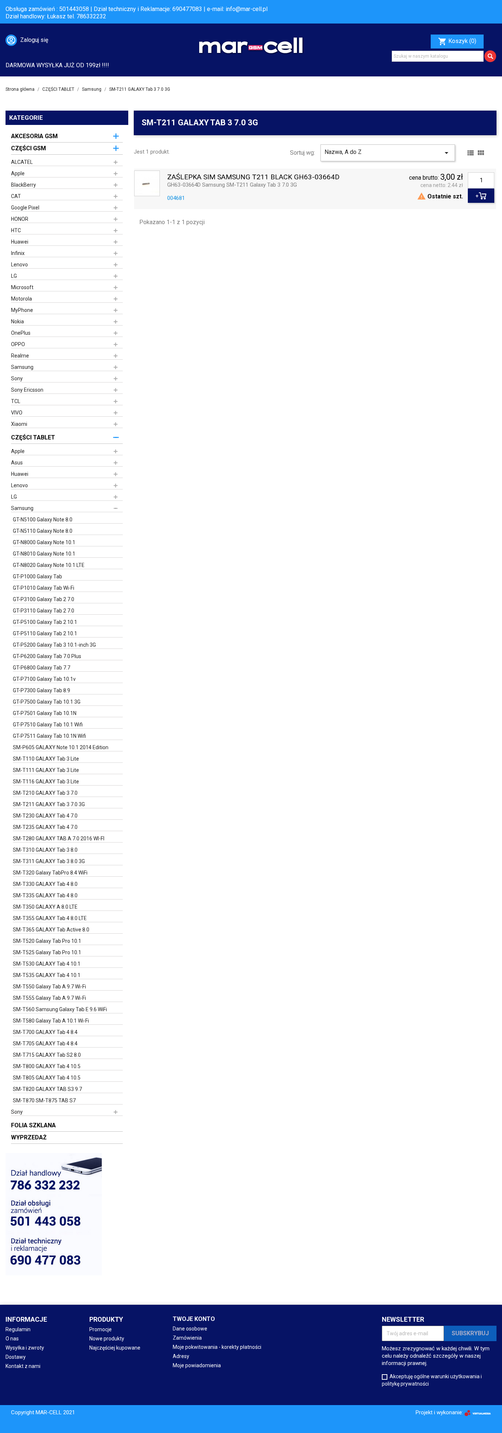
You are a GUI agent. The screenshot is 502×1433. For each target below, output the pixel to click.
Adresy (181, 1356)
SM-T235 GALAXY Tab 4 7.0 (45, 827)
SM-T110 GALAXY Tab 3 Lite (46, 759)
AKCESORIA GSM (34, 136)
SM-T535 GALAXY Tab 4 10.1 (46, 975)
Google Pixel (25, 208)
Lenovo (19, 264)
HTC (16, 230)
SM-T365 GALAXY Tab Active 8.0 (51, 930)
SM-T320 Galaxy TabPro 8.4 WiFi (50, 873)
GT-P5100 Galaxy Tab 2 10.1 (45, 622)
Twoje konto (194, 1318)
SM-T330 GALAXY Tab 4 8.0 (45, 884)
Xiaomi (19, 424)
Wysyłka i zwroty (25, 1348)
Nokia (17, 321)
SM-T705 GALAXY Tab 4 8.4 (45, 1043)
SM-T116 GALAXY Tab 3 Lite (46, 781)
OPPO (18, 344)
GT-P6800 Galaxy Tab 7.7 (41, 668)
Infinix (18, 253)
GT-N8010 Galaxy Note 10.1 (44, 554)
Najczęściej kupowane (114, 1348)
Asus (17, 463)
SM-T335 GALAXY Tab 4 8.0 (45, 895)
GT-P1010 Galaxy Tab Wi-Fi (43, 588)
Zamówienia (187, 1338)
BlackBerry (23, 185)
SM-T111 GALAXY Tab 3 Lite (46, 770)
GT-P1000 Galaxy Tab (37, 576)
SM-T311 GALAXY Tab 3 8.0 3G (49, 861)
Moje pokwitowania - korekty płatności (217, 1347)
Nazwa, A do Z (387, 152)
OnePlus (21, 333)
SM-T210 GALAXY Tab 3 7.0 (45, 793)
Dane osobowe (190, 1329)
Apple (18, 173)
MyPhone (22, 310)
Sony (17, 378)
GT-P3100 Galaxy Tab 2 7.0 (43, 599)
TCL (15, 401)
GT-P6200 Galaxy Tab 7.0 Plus (47, 656)
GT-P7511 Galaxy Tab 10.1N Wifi (49, 736)
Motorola (21, 299)
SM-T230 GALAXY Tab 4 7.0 (45, 816)
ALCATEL (22, 162)
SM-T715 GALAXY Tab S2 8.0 (47, 1055)
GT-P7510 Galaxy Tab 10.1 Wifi (48, 725)
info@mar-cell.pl (247, 9)
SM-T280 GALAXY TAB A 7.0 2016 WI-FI (58, 838)
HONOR (19, 219)
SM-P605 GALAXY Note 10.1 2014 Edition (60, 747)
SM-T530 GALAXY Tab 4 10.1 (46, 964)
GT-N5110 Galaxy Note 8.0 (42, 531)
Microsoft (22, 287)
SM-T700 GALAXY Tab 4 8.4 (45, 1032)
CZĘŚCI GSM (28, 148)
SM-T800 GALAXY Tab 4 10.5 (46, 1066)
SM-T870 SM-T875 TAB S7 (44, 1100)
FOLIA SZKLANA (33, 1125)
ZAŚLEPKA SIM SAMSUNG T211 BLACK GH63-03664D (253, 177)
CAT (16, 196)
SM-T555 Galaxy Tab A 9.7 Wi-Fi (49, 998)
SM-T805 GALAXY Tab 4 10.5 (46, 1078)
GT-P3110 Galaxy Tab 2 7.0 (43, 611)
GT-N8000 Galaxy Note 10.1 (44, 542)
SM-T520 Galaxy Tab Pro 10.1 (47, 941)
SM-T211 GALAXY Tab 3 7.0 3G (49, 804)
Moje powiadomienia (197, 1365)
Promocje (100, 1329)
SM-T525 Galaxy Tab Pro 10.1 (47, 952)
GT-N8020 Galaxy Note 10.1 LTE (49, 565)
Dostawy (16, 1357)
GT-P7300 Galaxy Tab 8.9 (41, 690)
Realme (20, 356)
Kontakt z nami (23, 1366)
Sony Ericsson (27, 390)
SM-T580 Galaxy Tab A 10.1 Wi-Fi (51, 1021)
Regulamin (18, 1329)
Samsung (22, 367)
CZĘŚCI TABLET (33, 437)
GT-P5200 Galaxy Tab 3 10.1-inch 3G (54, 645)
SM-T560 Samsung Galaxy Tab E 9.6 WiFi (60, 1009)
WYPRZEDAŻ (29, 1137)
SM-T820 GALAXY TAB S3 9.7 (47, 1089)
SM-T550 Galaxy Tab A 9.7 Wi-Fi (49, 987)
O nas (12, 1339)
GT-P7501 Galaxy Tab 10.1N (44, 713)
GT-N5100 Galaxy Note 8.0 (42, 519)
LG (14, 276)
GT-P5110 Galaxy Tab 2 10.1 (45, 633)
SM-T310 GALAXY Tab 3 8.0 (45, 850)
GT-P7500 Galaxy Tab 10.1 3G (46, 702)
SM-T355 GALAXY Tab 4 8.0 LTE (50, 918)
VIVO (16, 413)
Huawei (19, 242)
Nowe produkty (106, 1339)
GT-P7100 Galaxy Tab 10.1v (44, 679)
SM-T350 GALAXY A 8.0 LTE (45, 907)
